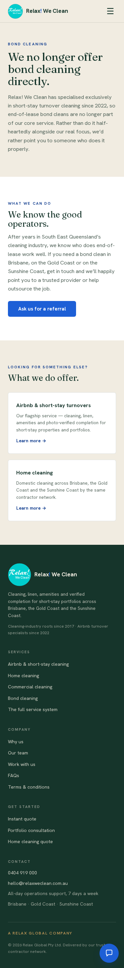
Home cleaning (23, 676)
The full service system (33, 709)
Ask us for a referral (42, 309)
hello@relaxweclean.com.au (38, 883)
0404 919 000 (22, 873)
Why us (15, 742)
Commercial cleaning (30, 687)
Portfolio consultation (31, 830)
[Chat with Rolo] (109, 953)
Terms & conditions (29, 787)
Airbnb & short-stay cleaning (38, 664)
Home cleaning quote (30, 841)
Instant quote (22, 819)
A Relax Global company (40, 933)
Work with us (21, 764)
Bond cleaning (23, 698)
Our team (18, 753)
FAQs (13, 775)
